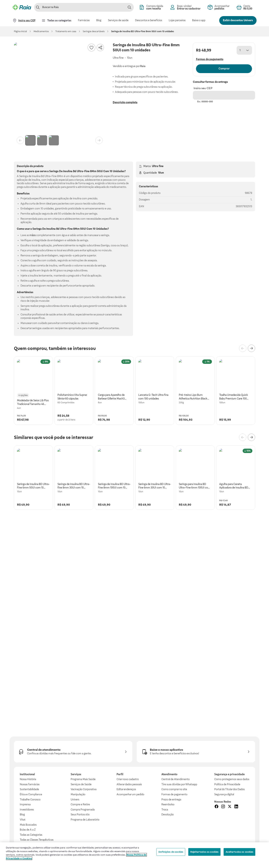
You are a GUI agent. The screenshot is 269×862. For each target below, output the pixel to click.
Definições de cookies (170, 851)
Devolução (167, 814)
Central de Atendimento (175, 779)
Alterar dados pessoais (129, 784)
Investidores (27, 809)
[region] (134, 852)
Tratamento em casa (65, 31)
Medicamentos (41, 31)
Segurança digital (224, 794)
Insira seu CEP (203, 88)
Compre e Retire (80, 804)
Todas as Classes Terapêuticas (36, 839)
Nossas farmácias (30, 784)
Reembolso (167, 804)
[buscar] (129, 7)
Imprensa (25, 804)
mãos (32, 235)
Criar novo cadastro (128, 779)
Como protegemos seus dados (231, 779)
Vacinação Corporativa (83, 789)
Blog (22, 814)
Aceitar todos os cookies (239, 851)
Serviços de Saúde (81, 784)
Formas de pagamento (174, 794)
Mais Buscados (28, 824)
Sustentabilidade (29, 789)
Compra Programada (83, 809)
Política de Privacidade (227, 784)
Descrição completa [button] (125, 102)
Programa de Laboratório (85, 819)
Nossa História (28, 779)
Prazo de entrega (171, 799)
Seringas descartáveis (93, 31)
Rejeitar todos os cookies (204, 851)
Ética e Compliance (31, 794)
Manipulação (78, 794)
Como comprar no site (174, 789)
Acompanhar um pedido (130, 794)
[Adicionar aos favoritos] (91, 47)
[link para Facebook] (216, 807)
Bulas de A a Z (28, 829)
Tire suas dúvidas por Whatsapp (179, 784)
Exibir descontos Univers (238, 20)
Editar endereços (126, 789)
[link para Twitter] (229, 807)
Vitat (22, 819)
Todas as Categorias (31, 834)
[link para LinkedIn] (236, 807)
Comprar (224, 68)
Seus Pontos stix (80, 814)
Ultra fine (157, 166)
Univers (75, 799)
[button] (59, 88)
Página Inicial (20, 31)
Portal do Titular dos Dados (229, 789)
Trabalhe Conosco (30, 799)
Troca (164, 809)
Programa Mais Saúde (83, 779)
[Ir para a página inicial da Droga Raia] (21, 7)
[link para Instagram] (223, 807)
